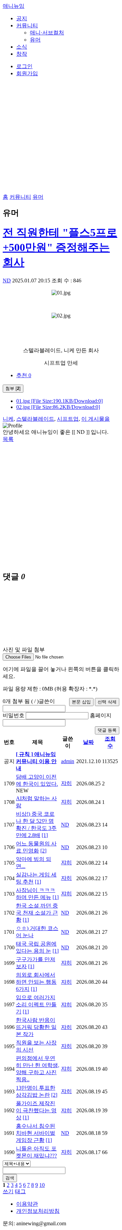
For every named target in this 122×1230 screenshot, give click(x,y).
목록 (8, 439)
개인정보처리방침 (38, 1211)
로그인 (24, 66)
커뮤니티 (27, 25)
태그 (20, 1191)
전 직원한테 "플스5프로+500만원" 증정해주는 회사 (60, 247)
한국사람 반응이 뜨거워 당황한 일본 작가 (36, 1027)
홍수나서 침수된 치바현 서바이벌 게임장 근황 (35, 1133)
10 (42, 1185)
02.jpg (58, 407)
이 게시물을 (95, 419)
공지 (21, 18)
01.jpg (59, 401)
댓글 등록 (107, 730)
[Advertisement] (61, 503)
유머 (35, 40)
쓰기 (8, 1191)
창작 (21, 54)
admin (67, 761)
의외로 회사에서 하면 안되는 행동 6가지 (36, 982)
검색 (9, 1177)
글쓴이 (47, 701)
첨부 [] (13, 388)
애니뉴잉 (13, 6)
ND (7, 280)
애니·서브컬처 (47, 32)
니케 (8, 419)
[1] (45, 835)
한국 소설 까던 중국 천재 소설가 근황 (37, 913)
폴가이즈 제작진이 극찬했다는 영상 (36, 1110)
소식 (21, 47)
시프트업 (68, 419)
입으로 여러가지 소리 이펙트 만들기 (36, 1004)
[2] (43, 851)
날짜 (88, 742)
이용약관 (27, 1204)
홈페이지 (100, 715)
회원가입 (27, 73)
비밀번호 (13, 715)
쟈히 (66, 783)
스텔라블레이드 (35, 419)
